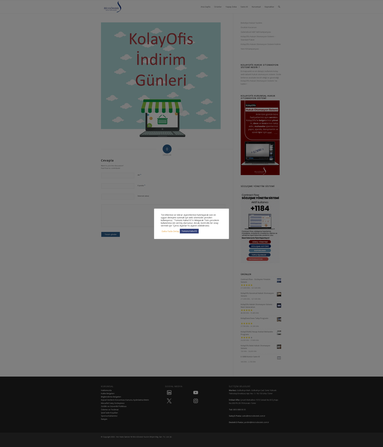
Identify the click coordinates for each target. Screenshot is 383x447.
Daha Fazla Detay (170, 231)
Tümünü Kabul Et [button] (189, 231)
